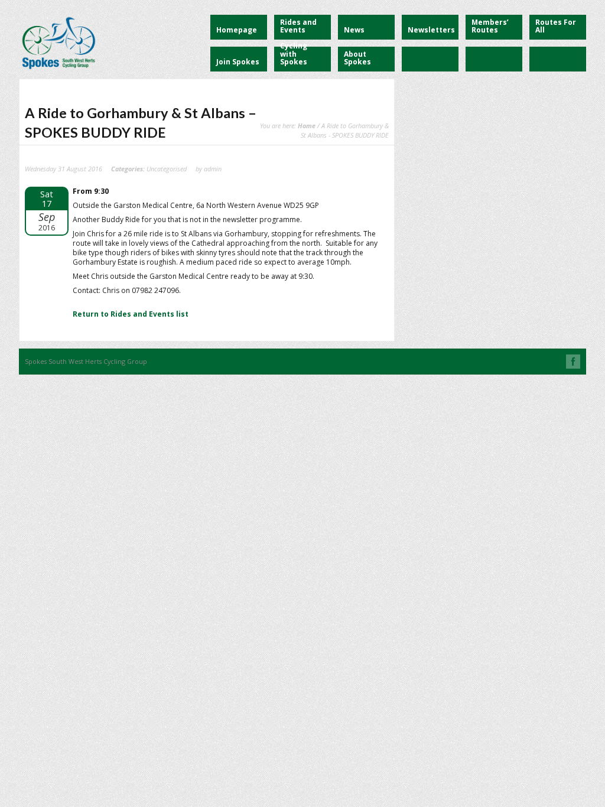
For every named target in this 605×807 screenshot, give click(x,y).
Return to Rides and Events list (130, 314)
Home (306, 125)
